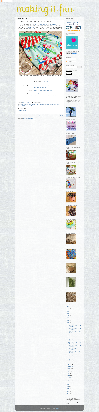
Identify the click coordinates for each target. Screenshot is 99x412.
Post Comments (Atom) (28, 118)
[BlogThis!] (36, 102)
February (70, 378)
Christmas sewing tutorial (34, 104)
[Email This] (34, 102)
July (69, 370)
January (70, 380)
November (70, 363)
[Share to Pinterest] (39, 102)
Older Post (60, 116)
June (69, 371)
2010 (68, 388)
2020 (68, 311)
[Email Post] (32, 102)
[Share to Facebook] (38, 102)
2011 (68, 386)
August (69, 368)
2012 (68, 384)
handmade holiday (49, 104)
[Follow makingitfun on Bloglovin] (71, 54)
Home (40, 116)
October (70, 364)
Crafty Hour (31, 27)
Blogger (57, 408)
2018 (68, 315)
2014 (68, 322)
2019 (68, 313)
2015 (68, 320)
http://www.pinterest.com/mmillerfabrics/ (43, 96)
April (69, 375)
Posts (68, 59)
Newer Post (21, 116)
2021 (68, 310)
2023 (68, 306)
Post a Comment (22, 110)
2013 (68, 382)
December (70, 323)
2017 (68, 317)
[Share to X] (37, 102)
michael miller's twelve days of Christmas (26, 105)
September (70, 366)
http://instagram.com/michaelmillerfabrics (43, 93)
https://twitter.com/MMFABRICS (43, 90)
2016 (68, 318)
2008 (68, 391)
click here (45, 81)
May (69, 373)
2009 (68, 390)
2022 (68, 308)
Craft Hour (42, 104)
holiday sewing (56, 104)
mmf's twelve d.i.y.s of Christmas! (45, 24)
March (69, 377)
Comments (69, 61)
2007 (68, 393)
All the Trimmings (24, 104)
